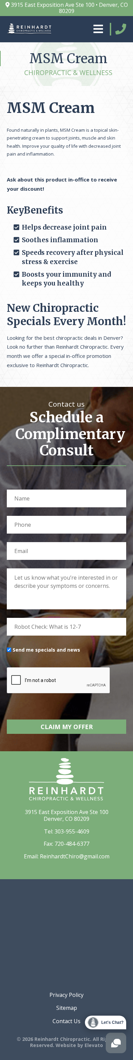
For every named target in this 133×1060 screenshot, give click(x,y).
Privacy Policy (66, 995)
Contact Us (66, 1021)
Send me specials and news (46, 650)
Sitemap (66, 1008)
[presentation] (58, 680)
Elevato (94, 1045)
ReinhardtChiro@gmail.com (74, 856)
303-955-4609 (72, 831)
